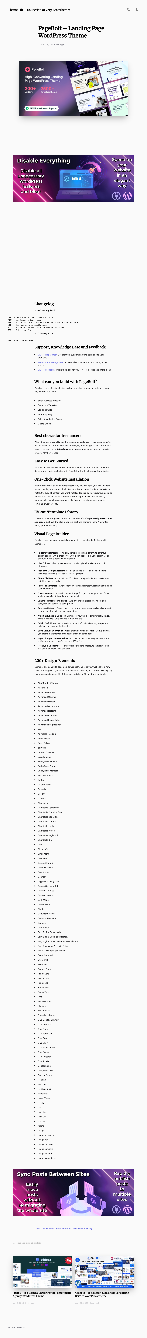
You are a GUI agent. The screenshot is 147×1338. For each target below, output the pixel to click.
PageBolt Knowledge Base (50, 362)
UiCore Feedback (46, 370)
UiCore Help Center (47, 355)
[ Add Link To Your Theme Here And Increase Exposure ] (63, 1228)
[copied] (128, 9)
